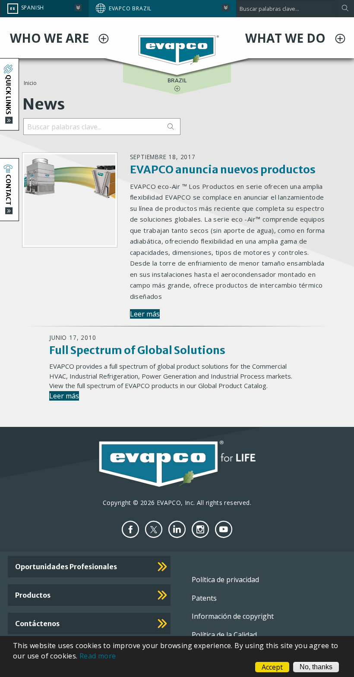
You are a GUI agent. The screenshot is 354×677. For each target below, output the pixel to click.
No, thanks (316, 667)
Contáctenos (37, 623)
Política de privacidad (225, 579)
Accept (272, 667)
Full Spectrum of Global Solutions (137, 350)
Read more (97, 656)
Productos (33, 595)
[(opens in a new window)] (130, 529)
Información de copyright (233, 616)
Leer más (145, 314)
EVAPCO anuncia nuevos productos (223, 169)
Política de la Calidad (224, 634)
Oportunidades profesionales (66, 566)
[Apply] (344, 8)
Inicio (30, 83)
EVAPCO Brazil (130, 8)
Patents (204, 598)
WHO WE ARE (51, 38)
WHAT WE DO (287, 38)
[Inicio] (177, 49)
